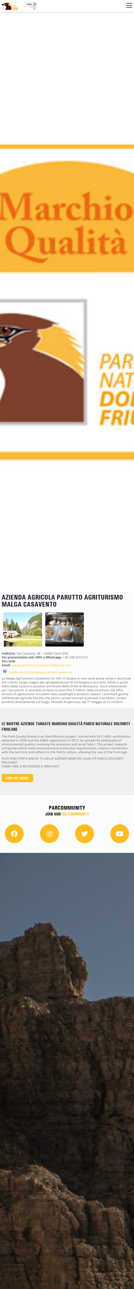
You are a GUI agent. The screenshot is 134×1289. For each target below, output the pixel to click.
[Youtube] (119, 833)
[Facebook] (14, 833)
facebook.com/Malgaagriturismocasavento (40, 672)
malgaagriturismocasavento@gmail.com (41, 665)
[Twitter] (84, 833)
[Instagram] (49, 833)
